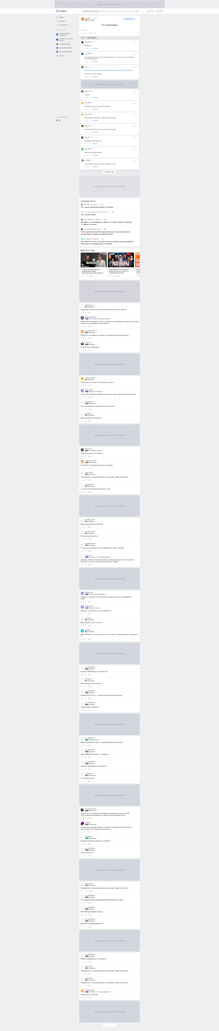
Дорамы (91, 344)
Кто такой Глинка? (88, 215)
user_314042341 (87, 239)
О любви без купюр (95, 450)
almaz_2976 (86, 204)
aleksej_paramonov (88, 219)
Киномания (90, 20)
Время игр (92, 403)
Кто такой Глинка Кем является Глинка (97, 207)
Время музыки (96, 229)
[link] (94, 265)
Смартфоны (97, 219)
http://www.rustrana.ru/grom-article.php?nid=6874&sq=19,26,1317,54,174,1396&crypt (108, 70)
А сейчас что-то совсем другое (99, 212)
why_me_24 (86, 212)
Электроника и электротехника (99, 319)
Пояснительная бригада (97, 594)
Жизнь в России (94, 608)
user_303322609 (87, 229)
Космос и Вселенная (96, 391)
